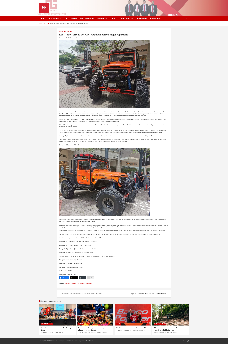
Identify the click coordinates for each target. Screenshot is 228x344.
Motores (74, 18)
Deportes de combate (87, 18)
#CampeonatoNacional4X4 (85, 283)
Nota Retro (114, 18)
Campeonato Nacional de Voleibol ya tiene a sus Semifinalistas (148, 294)
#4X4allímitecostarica (71, 283)
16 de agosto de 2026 (160, 332)
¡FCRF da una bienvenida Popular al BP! (131, 328)
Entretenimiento (155, 18)
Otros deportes (102, 18)
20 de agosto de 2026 (122, 330)
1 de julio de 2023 (64, 38)
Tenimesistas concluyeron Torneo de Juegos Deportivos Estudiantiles (81, 294)
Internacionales (142, 18)
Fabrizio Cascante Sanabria (99, 332)
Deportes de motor (66, 31)
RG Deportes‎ (53, 341)
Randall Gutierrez (75, 38)
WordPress (89, 341)
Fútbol (66, 18)
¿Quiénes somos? (53, 18)
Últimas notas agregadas (50, 301)
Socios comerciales (127, 18)
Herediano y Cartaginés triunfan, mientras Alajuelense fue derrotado (94, 329)
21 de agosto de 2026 (47, 332)
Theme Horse (69, 341)
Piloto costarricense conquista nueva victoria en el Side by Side (168, 329)
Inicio (42, 18)
